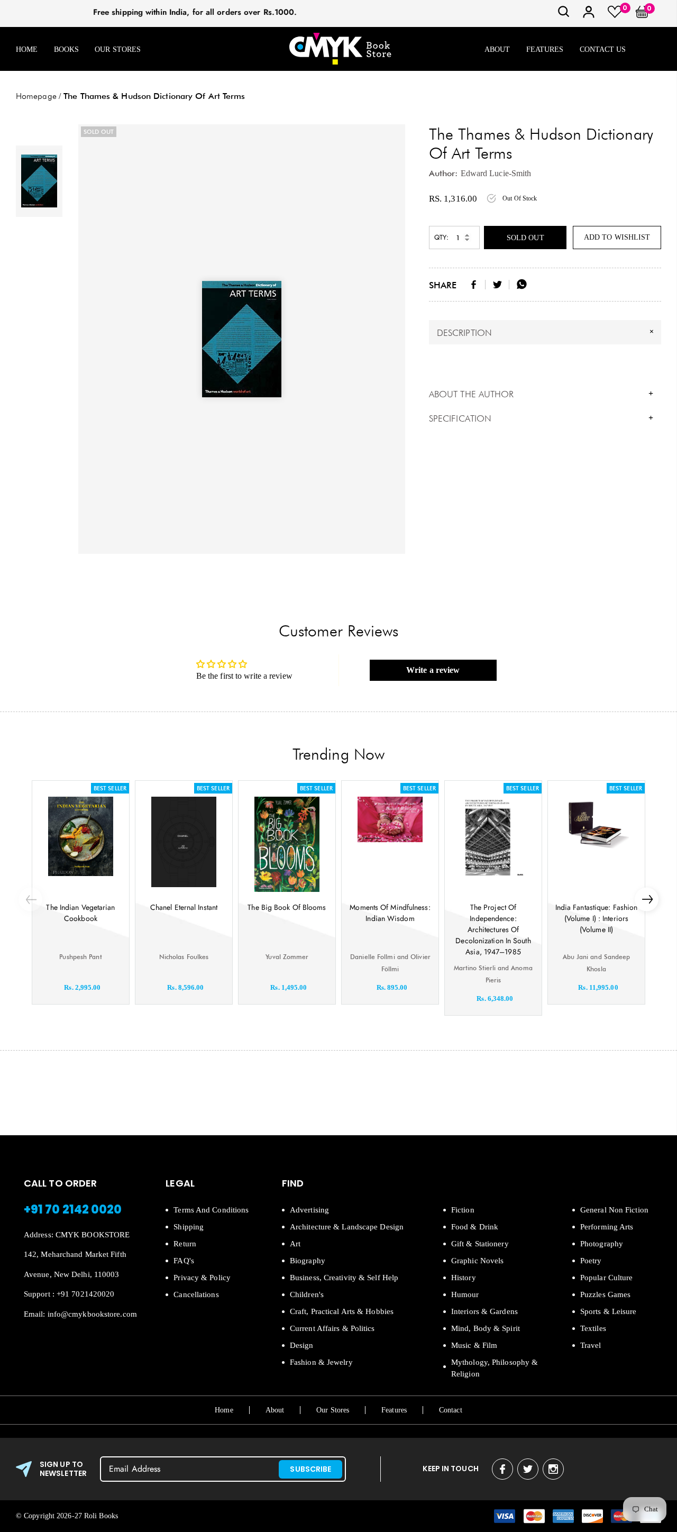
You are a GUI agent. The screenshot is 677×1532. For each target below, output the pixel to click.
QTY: (441, 237)
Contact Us (603, 49)
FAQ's (183, 1260)
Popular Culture (606, 1277)
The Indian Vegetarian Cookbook (80, 913)
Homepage (36, 96)
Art (295, 1243)
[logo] (340, 49)
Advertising (309, 1210)
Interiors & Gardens (484, 1311)
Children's (307, 1294)
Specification (541, 418)
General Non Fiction (614, 1210)
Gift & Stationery (480, 1243)
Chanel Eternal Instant (183, 907)
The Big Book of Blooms (287, 907)
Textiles (593, 1328)
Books (66, 49)
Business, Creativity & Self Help (344, 1277)
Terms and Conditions (211, 1210)
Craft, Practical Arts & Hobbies (342, 1311)
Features (545, 49)
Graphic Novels (477, 1260)
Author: (443, 173)
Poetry (591, 1260)
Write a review (433, 669)
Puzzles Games (605, 1294)
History (463, 1277)
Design (302, 1345)
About (497, 49)
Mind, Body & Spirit (485, 1328)
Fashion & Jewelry (321, 1362)
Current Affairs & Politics (332, 1328)
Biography (307, 1260)
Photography (601, 1243)
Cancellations (195, 1294)
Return (184, 1243)
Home (27, 49)
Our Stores (118, 49)
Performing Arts (607, 1227)
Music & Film (474, 1345)
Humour (465, 1294)
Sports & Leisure (608, 1311)
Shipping (188, 1227)
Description (546, 332)
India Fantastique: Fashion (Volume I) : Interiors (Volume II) (596, 918)
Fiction (462, 1210)
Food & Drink (474, 1227)
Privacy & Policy (202, 1277)
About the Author (541, 394)
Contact (450, 1410)
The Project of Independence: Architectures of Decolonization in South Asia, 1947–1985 (492, 929)
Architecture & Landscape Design (347, 1227)
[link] (564, 15)
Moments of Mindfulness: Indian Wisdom (390, 913)
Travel (590, 1345)
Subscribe (310, 1469)
